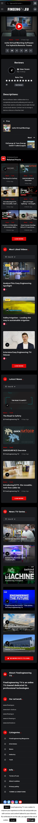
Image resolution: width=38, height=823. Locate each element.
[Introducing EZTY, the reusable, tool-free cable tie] (10, 192)
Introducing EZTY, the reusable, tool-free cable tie (10, 204)
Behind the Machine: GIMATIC (16, 539)
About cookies (14, 781)
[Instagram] (12, 802)
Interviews (13, 744)
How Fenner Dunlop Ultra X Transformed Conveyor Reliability (28, 227)
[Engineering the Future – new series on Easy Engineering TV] (19, 599)
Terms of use (14, 776)
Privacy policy (14, 786)
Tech (17, 40)
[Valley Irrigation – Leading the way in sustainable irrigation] (19, 305)
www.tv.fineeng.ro (9, 718)
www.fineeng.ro (8, 714)
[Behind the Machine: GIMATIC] (19, 533)
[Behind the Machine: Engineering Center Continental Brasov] (19, 643)
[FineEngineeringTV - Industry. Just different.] (18, 9)
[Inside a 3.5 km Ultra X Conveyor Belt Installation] (10, 215)
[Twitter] (9, 802)
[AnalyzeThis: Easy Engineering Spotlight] (19, 271)
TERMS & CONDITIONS (17, 792)
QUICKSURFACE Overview (14, 450)
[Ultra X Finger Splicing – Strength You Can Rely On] (28, 192)
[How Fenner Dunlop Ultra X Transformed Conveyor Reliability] (28, 215)
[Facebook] (5, 802)
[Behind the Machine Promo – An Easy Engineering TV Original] (19, 575)
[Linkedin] (16, 802)
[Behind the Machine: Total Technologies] (19, 554)
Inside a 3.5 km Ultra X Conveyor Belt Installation (10, 227)
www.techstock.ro (9, 723)
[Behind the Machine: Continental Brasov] (19, 622)
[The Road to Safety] (10, 168)
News (11, 40)
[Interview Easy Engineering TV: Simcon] (19, 340)
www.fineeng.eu (8, 705)
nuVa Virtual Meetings (21, 128)
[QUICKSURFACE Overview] (28, 168)
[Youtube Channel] (20, 802)
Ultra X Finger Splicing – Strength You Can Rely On (28, 204)
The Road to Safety (10, 178)
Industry (12, 754)
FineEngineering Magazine (19, 738)
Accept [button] (13, 820)
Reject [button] (7, 807)
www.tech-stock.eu (9, 709)
